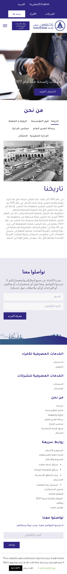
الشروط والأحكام (54, 459)
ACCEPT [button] (15, 568)
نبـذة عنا (17, 13)
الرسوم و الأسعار (54, 450)
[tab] (55, 122)
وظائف (59, 503)
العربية (21, 4)
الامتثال (59, 433)
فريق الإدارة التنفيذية (52, 429)
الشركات (49, 13)
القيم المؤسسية (54, 410)
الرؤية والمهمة (55, 415)
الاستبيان (58, 480)
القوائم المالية (56, 494)
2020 (49, 499)
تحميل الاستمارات (53, 489)
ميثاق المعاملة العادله (46, 470)
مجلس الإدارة (56, 424)
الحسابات (58, 362)
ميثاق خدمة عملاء (48, 465)
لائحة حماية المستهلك (51, 455)
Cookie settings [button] (46, 568)
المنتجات (58, 389)
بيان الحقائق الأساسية (46, 475)
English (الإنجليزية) (39, 4)
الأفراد (33, 13)
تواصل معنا (57, 508)
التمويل (59, 367)
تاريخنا (59, 406)
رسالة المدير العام (54, 420)
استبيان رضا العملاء (47, 485)
